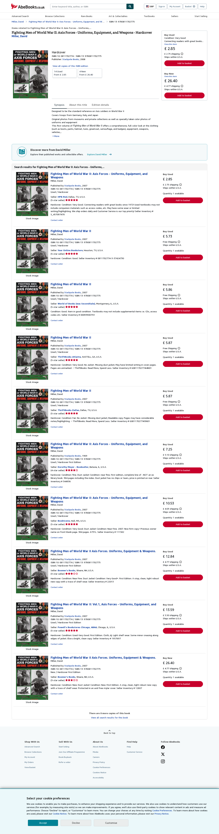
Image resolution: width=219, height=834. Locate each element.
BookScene (64, 520)
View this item (170, 44)
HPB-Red (62, 196)
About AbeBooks (100, 746)
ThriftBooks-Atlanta (69, 356)
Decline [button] (76, 823)
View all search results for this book (109, 717)
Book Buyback (65, 757)
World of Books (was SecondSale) (76, 303)
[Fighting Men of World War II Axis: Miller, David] (32, 592)
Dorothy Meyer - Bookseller (73, 467)
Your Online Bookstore (70, 250)
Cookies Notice (99, 772)
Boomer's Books (66, 570)
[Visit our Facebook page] (163, 747)
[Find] (130, 6)
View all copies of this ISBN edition (70, 66)
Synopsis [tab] (59, 104)
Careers (96, 757)
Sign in (162, 6)
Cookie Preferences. (162, 810)
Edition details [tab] (100, 104)
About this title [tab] (78, 104)
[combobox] (88, 6)
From (60, 73)
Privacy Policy (99, 762)
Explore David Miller (97, 154)
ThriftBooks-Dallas (68, 410)
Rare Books (86, 16)
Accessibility (98, 777)
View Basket (30, 767)
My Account (175, 6)
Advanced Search (20, 16)
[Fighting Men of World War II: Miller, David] (32, 272)
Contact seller (57, 220)
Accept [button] (43, 823)
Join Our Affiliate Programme (72, 752)
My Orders (29, 762)
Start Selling (201, 16)
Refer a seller (64, 762)
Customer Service (134, 752)
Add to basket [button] (184, 63)
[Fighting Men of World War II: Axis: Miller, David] (32, 215)
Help (202, 6)
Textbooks (149, 16)
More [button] (56, 136)
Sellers (174, 16)
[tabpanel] (105, 124)
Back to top (109, 733)
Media (95, 752)
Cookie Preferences (101, 767)
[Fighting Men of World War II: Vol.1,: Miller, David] (32, 645)
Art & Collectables (118, 16)
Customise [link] (111, 822)
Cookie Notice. (60, 813)
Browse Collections (55, 16)
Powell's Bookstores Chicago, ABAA (77, 627)
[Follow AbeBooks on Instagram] (163, 761)
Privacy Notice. (162, 813)
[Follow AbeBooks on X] (163, 755)
